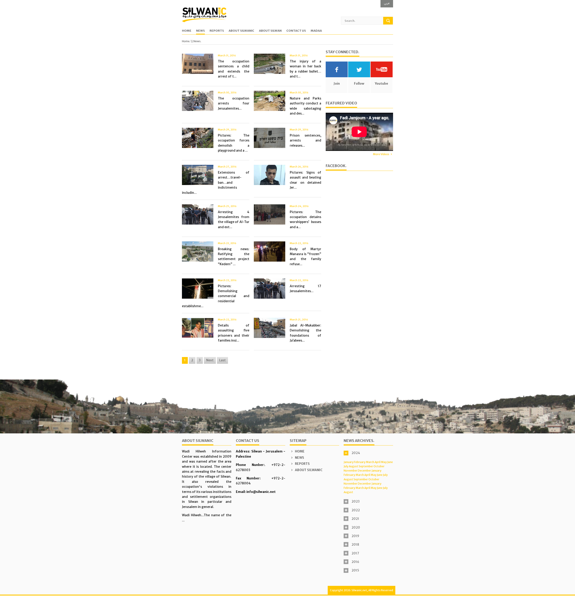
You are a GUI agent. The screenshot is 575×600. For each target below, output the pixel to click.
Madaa (316, 31)
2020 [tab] (356, 527)
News (200, 31)
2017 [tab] (355, 553)
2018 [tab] (355, 545)
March (370, 462)
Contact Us (296, 31)
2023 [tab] (356, 501)
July (346, 466)
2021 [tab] (355, 519)
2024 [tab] (356, 453)
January (349, 462)
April (377, 462)
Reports (217, 31)
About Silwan (270, 31)
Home (186, 31)
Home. (186, 41)
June (390, 462)
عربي (387, 3)
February (359, 462)
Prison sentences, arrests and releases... (305, 140)
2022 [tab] (356, 510)
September (366, 466)
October (379, 466)
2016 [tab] (355, 562)
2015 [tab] (355, 570)
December (364, 470)
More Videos (381, 154)
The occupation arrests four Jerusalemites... (233, 103)
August (353, 466)
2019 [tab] (355, 536)
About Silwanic (241, 31)
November (350, 470)
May (384, 462)
